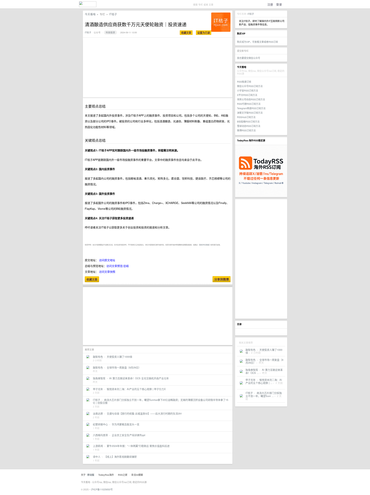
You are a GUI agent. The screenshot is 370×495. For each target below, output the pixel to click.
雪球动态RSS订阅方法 (248, 126)
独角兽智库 (252, 370)
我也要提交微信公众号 (248, 58)
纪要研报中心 (100, 424)
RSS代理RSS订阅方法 (249, 103)
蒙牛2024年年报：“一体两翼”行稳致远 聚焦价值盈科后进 (138, 446)
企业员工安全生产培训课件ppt (128, 435)
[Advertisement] (261, 259)
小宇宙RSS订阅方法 (247, 90)
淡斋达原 (98, 413)
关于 (83, 475)
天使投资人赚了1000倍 (264, 351)
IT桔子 (250, 13)
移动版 (90, 475)
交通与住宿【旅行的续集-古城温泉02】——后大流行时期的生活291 (144, 413)
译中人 (96, 456)
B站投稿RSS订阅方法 (248, 121)
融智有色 (251, 350)
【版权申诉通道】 (204, 244)
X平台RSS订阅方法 (247, 94)
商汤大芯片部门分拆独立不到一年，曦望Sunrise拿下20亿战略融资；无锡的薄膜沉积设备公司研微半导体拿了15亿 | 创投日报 (160, 401)
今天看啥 (90, 14)
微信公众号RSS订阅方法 (250, 86)
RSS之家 (122, 475)
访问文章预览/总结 (117, 266)
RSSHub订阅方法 (246, 117)
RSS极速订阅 (244, 81)
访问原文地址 (107, 260)
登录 (279, 4)
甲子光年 (251, 380)
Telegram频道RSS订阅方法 (251, 108)
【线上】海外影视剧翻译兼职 (120, 456)
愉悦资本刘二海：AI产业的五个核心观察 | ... (264, 381)
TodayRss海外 (106, 475)
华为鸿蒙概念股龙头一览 (125, 424)
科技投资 (110, 32)
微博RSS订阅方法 (246, 130)
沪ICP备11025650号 (102, 489)
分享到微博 (221, 279)
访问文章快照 (107, 272)
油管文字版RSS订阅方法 (250, 112)
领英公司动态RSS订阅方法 (251, 99)
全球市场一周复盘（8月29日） (264, 361)
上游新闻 (98, 446)
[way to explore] (87, 6)
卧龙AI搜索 (137, 475)
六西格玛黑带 (100, 435)
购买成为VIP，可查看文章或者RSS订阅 (257, 41)
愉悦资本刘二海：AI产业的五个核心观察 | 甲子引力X (136, 389)
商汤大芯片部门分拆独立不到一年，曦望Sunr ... (264, 394)
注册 (270, 4)
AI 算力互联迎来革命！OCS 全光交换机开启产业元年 (139, 378)
